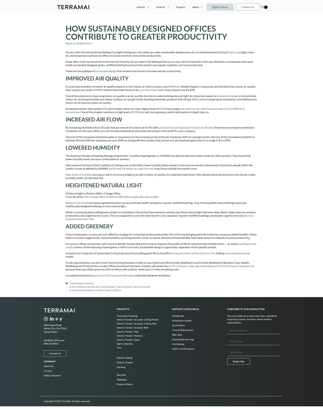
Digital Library (220, 7)
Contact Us (247, 7)
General (90, 283)
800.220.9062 (51, 343)
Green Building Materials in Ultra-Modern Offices (95, 290)
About (195, 7)
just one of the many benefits (111, 275)
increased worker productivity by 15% (193, 253)
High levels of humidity (79, 174)
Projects (181, 7)
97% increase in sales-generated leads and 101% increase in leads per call (212, 266)
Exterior (160, 7)
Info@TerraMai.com (54, 340)
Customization (77, 283)
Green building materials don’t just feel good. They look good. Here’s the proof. (110, 286)
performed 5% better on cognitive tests (131, 168)
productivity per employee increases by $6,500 (186, 127)
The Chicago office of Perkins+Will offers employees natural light (121, 196)
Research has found (77, 202)
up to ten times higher (152, 89)
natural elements (234, 253)
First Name (233, 335)
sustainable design (105, 71)
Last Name (233, 346)
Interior (141, 7)
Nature (232, 52)
